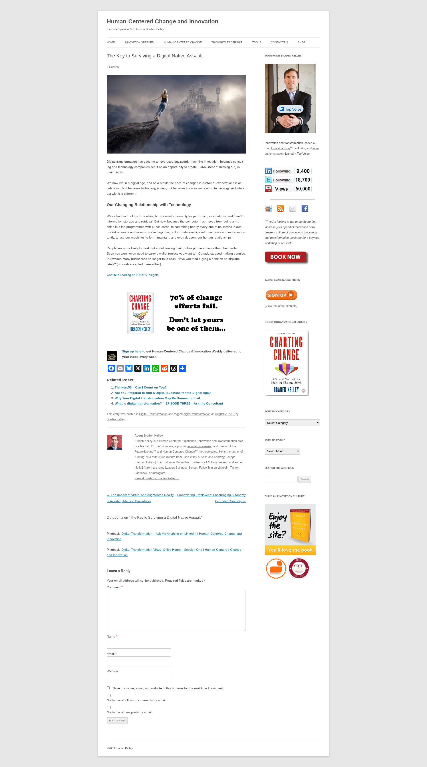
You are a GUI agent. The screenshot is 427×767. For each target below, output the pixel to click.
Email (112, 654)
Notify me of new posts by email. (129, 712)
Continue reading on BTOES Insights (133, 275)
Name (112, 636)
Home (111, 42)
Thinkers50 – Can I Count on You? (141, 387)
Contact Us (279, 42)
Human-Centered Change (183, 42)
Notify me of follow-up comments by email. (136, 700)
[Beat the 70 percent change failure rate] (176, 313)
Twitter (234, 467)
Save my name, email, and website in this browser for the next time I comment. (168, 688)
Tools (256, 42)
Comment (115, 587)
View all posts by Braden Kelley (157, 478)
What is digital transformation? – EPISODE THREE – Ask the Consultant (169, 403)
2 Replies (113, 67)
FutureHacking (144, 451)
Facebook (141, 473)
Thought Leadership (226, 42)
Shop (301, 42)
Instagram (158, 473)
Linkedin (223, 467)
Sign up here (131, 351)
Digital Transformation (153, 414)
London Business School (181, 467)
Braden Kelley (116, 419)
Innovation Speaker (139, 42)
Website (112, 671)
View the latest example (281, 306)
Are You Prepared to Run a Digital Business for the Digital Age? (163, 393)
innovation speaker (199, 446)
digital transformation (196, 414)
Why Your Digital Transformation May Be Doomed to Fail (157, 398)
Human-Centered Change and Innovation (162, 21)
